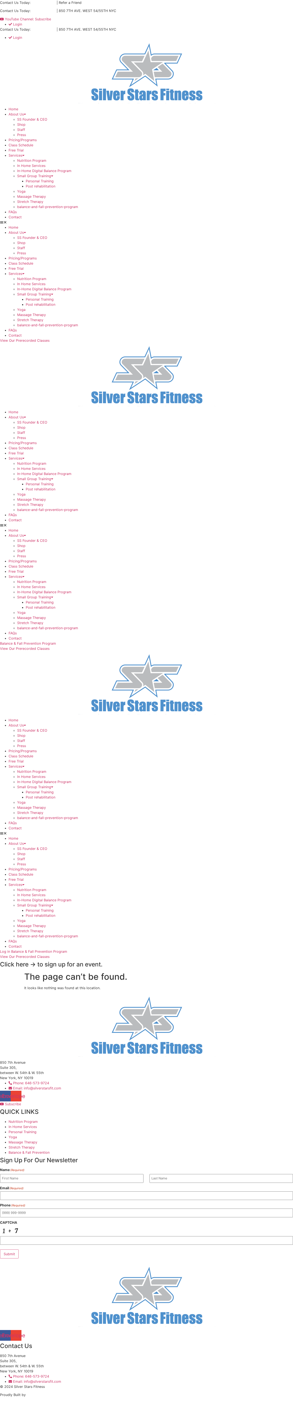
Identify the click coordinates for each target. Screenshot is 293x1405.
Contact (15, 217)
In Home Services (31, 165)
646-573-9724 (44, 2)
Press (21, 135)
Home (13, 109)
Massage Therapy (31, 196)
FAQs (13, 212)
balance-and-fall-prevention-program (47, 207)
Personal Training (40, 181)
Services (15, 155)
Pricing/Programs (23, 140)
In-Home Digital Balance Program (44, 171)
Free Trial (16, 150)
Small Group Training (34, 176)
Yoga (21, 191)
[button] (146, 222)
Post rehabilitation (40, 186)
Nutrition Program (31, 160)
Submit (9, 1254)
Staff (21, 129)
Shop (21, 124)
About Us (16, 114)
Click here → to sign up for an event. (51, 964)
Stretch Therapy (30, 201)
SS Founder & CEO (32, 119)
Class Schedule (21, 145)
